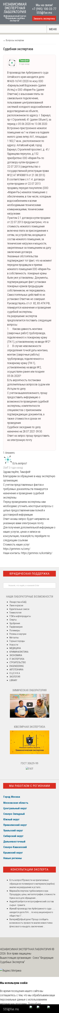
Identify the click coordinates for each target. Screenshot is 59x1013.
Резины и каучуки (17, 634)
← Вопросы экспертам (13, 40)
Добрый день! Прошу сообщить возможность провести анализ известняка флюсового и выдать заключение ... (30, 923)
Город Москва (11, 796)
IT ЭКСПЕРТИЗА (16, 659)
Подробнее (34, 1003)
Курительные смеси (19, 609)
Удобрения (14, 623)
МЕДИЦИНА (15, 648)
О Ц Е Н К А (14, 673)
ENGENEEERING (16, 666)
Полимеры (14, 630)
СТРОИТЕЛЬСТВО (17, 662)
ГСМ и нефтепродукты (20, 616)
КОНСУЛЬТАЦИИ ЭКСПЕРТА (29, 869)
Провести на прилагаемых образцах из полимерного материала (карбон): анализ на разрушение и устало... (32, 884)
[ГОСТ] (29, 768)
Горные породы (17, 641)
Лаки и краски (16, 605)
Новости (13, 644)
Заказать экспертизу (44, 18)
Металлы (14, 637)
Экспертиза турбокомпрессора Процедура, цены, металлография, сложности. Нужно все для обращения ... (32, 894)
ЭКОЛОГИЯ (14, 676)
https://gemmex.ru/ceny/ (16, 548)
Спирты (13, 619)
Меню (53, 29)
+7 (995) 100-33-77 (44, 9)
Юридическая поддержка (29, 573)
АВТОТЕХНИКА (16, 669)
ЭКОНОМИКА (15, 655)
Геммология (15, 612)
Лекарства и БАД (17, 602)
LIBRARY (13, 680)
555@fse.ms (44, 13)
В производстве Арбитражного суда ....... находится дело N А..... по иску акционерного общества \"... (32, 912)
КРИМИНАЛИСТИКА (18, 651)
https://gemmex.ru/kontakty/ (36, 553)
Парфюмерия (15, 626)
